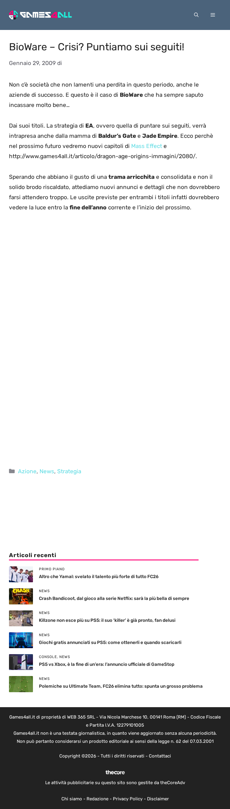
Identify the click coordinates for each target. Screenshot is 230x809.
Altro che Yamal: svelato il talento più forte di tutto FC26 (98, 576)
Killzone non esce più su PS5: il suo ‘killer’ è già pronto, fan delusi (107, 620)
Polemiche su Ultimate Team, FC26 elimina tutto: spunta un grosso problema (121, 686)
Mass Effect (146, 146)
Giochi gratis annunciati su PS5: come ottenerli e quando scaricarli (110, 642)
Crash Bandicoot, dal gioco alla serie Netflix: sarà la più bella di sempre (114, 598)
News (47, 471)
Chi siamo (71, 799)
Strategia (69, 471)
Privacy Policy (128, 799)
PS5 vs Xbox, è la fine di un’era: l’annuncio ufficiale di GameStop (106, 664)
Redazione (97, 799)
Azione (27, 471)
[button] (196, 15)
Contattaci (160, 756)
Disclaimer (158, 799)
